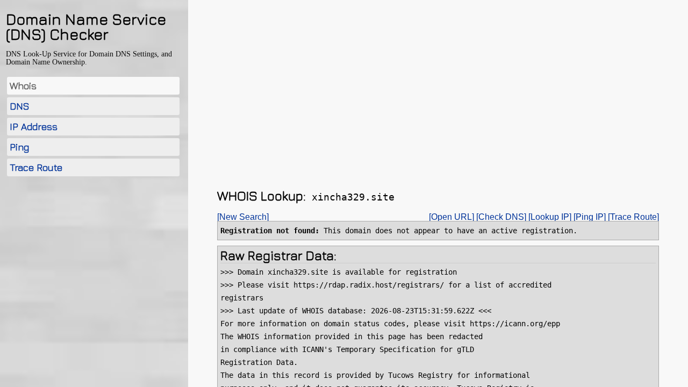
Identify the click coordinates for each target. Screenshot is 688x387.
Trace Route (36, 167)
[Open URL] (451, 216)
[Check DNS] (501, 216)
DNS (20, 106)
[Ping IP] (590, 216)
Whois (23, 85)
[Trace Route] (633, 216)
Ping (19, 147)
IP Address (34, 126)
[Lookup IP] (549, 216)
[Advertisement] (93, 265)
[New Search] (243, 216)
